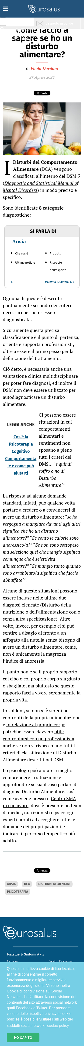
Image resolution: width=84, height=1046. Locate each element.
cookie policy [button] (58, 1026)
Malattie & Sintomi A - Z (25, 954)
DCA (27, 884)
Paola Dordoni (44, 68)
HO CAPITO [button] (23, 1037)
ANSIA (11, 884)
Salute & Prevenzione (23, 22)
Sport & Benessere (22, 49)
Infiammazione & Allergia (24, 31)
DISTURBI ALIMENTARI (54, 884)
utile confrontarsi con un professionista (38, 735)
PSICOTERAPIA (17, 892)
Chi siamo (12, 961)
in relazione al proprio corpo (35, 724)
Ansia (19, 241)
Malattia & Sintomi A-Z (59, 282)
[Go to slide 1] (12, 282)
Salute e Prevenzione (61, 961)
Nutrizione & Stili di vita (23, 40)
